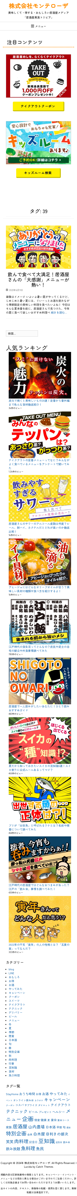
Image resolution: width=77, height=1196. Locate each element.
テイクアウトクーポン (38, 106)
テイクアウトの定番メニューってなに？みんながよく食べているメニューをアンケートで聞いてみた (39, 464)
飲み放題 (13, 1148)
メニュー (40, 26)
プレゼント (45, 1112)
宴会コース (63, 1120)
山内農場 (36, 1127)
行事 (11, 1063)
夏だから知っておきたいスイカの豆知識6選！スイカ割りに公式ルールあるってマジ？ (40, 768)
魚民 (40, 1148)
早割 (59, 1127)
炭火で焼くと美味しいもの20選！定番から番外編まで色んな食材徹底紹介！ (39, 402)
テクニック (16, 1008)
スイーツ (14, 1001)
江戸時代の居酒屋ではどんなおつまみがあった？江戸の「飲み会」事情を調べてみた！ (39, 887)
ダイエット (44, 1105)
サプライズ (30, 1105)
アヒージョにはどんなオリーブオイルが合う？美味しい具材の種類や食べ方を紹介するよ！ (39, 589)
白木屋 (39, 1134)
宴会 (54, 1120)
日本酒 (13, 1040)
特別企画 (14, 1052)
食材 (11, 1071)
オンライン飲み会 (23, 1100)
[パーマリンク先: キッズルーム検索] (38, 142)
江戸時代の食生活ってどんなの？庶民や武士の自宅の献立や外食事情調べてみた (39, 649)
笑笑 (9, 1141)
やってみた (16, 989)
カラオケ (39, 1100)
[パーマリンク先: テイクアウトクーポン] (38, 75)
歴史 (69, 1127)
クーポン (14, 997)
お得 (11, 981)
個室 (37, 1120)
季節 (11, 1032)
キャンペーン (17, 993)
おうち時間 (27, 1093)
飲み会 (66, 1142)
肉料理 (13, 1060)
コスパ (19, 1105)
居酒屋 (20, 1126)
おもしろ (14, 977)
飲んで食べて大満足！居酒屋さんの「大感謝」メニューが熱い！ (38, 279)
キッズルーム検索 (38, 172)
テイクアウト (17, 1004)
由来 (29, 1134)
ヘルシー (58, 1111)
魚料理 (28, 1148)
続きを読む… (59, 312)
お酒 (11, 985)
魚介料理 (14, 1075)
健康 (44, 1120)
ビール (13, 1016)
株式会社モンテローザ (38, 5)
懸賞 (11, 1036)
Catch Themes (44, 1166)
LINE (11, 973)
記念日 (33, 1142)
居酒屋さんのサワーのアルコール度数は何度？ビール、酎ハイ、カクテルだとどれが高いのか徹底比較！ (39, 527)
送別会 (59, 1142)
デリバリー (16, 1012)
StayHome (12, 1094)
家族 (9, 1127)
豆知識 (13, 1067)
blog (11, 969)
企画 (28, 1118)
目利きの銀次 (57, 1133)
